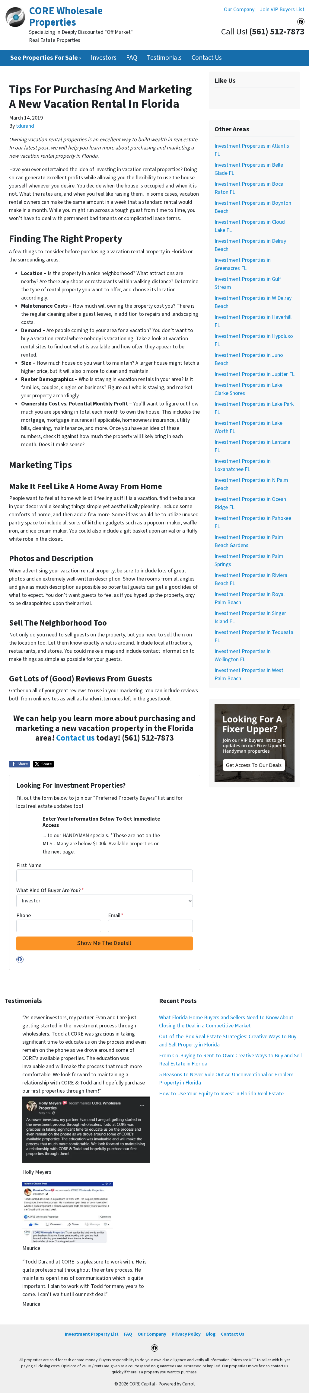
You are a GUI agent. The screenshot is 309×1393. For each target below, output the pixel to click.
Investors (103, 57)
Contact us (75, 738)
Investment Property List (92, 1334)
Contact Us (207, 57)
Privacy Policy (186, 1334)
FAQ (131, 57)
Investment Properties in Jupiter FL (255, 374)
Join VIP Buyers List (282, 9)
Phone (23, 915)
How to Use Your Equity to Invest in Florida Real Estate (221, 1093)
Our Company (239, 9)
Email (115, 915)
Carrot (188, 1384)
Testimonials (164, 57)
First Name (28, 865)
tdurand (25, 126)
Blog (210, 1334)
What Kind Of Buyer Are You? (50, 890)
